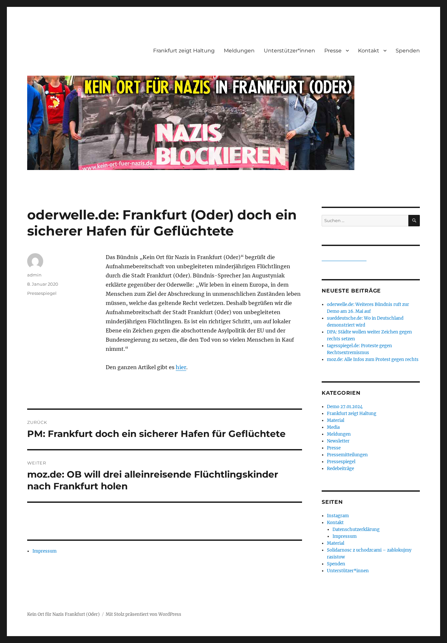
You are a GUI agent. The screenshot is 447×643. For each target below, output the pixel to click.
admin (34, 274)
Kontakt (368, 50)
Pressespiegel (42, 293)
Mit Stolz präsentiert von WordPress (143, 614)
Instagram (338, 516)
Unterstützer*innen (289, 50)
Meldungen (239, 50)
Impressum (44, 551)
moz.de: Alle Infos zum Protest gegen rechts (373, 359)
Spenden (408, 50)
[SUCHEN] (414, 220)
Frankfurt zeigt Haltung (184, 50)
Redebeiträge (340, 468)
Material (335, 420)
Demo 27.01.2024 (345, 406)
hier (181, 367)
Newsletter (338, 441)
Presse (333, 50)
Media (333, 427)
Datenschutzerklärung (356, 529)
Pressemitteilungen (347, 455)
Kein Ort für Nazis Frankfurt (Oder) (63, 614)
